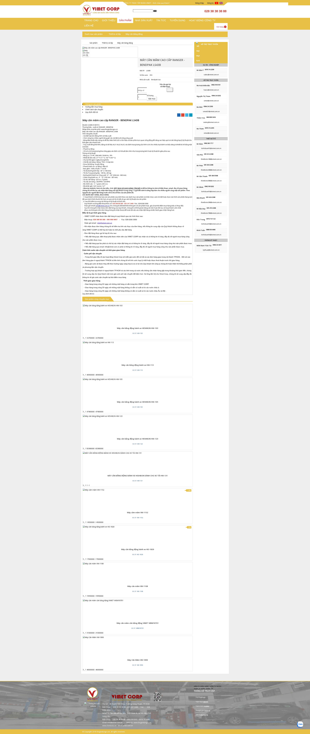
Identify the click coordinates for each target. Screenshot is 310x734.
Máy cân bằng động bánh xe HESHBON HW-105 (137, 402)
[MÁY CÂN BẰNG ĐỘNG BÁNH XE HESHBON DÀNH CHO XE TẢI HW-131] (112, 453)
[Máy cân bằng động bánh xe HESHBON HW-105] (102, 379)
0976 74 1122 (210, 219)
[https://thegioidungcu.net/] (84, 43)
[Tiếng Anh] (221, 3)
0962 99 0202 (209, 186)
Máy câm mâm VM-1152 (137, 512)
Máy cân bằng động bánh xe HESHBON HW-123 (137, 439)
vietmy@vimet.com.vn (211, 122)
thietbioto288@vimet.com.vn (211, 202)
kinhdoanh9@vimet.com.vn (211, 191)
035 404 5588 (213, 175)
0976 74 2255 (209, 128)
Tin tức (161, 20)
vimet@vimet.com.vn (211, 101)
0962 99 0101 (216, 85)
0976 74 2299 (209, 69)
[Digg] (190, 115)
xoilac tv (212, 686)
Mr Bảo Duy (201, 209)
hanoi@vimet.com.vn (211, 90)
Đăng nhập (199, 3)
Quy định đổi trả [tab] (91, 112)
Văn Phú (200, 155)
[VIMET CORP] (101, 15)
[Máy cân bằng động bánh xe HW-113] (98, 342)
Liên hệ (88, 25)
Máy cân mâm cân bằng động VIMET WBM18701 (138, 623)
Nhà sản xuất (144, 20)
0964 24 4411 (217, 245)
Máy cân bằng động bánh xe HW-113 (138, 365)
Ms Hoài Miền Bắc (203, 85)
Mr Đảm (200, 144)
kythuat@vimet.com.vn (211, 250)
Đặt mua (151, 98)
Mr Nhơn (200, 187)
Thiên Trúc (201, 118)
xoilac (207, 686)
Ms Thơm (200, 129)
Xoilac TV (209, 688)
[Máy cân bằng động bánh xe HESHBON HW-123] (102, 416)
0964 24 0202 (216, 95)
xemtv (218, 686)
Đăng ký (210, 3)
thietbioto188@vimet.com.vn (211, 159)
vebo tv (197, 686)
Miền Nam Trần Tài (204, 245)
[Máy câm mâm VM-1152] (93, 490)
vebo (202, 686)
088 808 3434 (211, 117)
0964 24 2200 (208, 106)
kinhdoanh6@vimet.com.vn (211, 235)
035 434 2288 (208, 165)
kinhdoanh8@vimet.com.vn (211, 224)
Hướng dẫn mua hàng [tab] (93, 107)
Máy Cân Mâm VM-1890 (137, 660)
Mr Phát (200, 165)
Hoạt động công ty (202, 20)
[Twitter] (186, 115)
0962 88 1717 (208, 143)
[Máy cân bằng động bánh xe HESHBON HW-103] (102, 305)
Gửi (169, 90)
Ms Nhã (199, 107)
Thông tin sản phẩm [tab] (93, 104)
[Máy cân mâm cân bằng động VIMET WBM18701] (103, 600)
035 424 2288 (210, 197)
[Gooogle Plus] (182, 115)
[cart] (135, 323)
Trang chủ (91, 20)
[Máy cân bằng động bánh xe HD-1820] (98, 527)
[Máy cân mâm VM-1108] (93, 563)
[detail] (140, 323)
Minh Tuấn (201, 230)
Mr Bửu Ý (200, 70)
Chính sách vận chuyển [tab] (94, 109)
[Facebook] (178, 115)
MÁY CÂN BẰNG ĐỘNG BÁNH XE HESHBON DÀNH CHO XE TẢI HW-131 (138, 475)
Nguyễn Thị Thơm (203, 96)
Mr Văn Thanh (202, 176)
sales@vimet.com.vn (211, 74)
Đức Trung (201, 219)
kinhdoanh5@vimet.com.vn (211, 148)
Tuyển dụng (177, 20)
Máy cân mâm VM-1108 (137, 586)
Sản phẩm (125, 20)
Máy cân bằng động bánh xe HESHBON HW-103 (137, 328)
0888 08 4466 (210, 229)
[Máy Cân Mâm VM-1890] (93, 637)
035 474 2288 (211, 208)
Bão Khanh (201, 198)
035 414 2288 (208, 154)
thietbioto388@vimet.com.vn (211, 170)
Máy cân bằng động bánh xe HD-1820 (137, 549)
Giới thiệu (108, 20)
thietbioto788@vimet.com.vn (211, 213)
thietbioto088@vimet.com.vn (211, 181)
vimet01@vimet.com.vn (211, 111)
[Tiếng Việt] (216, 3)
